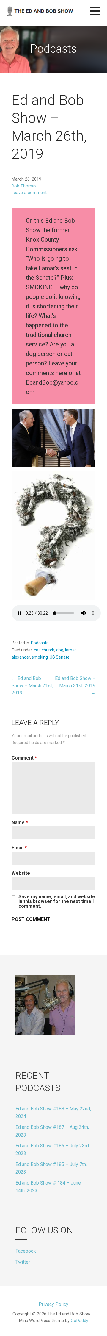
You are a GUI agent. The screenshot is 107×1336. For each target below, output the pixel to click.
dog (59, 650)
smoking (40, 657)
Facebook (25, 1251)
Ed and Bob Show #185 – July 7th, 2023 (51, 1168)
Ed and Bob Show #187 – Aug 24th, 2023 (52, 1131)
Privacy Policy (53, 1304)
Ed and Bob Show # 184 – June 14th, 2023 (48, 1186)
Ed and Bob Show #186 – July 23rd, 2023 (52, 1149)
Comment (24, 758)
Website (21, 873)
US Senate (60, 657)
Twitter (22, 1262)
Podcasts (39, 642)
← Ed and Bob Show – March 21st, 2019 (32, 686)
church (48, 650)
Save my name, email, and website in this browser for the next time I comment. (56, 901)
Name (20, 822)
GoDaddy (79, 1320)
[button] (98, 14)
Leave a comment (29, 192)
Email (19, 848)
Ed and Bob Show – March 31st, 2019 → (75, 686)
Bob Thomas (24, 186)
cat (37, 650)
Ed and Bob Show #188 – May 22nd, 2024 (53, 1112)
